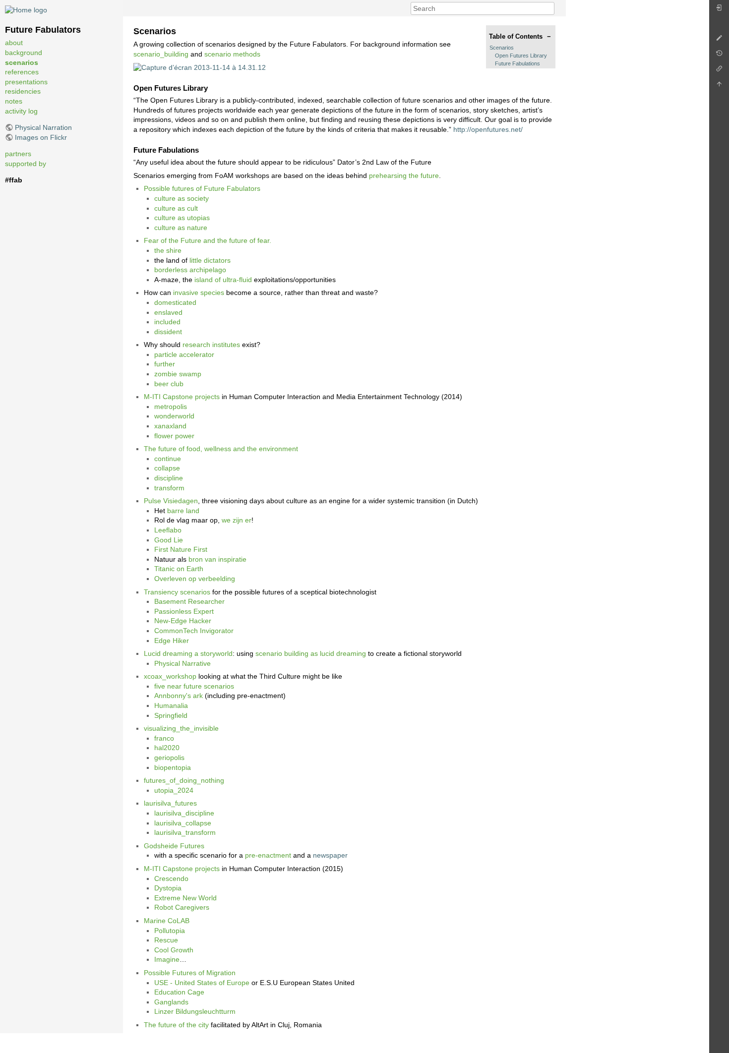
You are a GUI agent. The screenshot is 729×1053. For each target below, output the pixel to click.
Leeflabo (168, 530)
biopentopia (172, 767)
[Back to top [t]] (719, 86)
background (23, 53)
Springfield (170, 715)
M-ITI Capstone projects (182, 397)
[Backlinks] (719, 71)
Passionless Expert (184, 611)
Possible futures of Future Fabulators (202, 188)
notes (13, 101)
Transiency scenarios (177, 592)
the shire (168, 250)
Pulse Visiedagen (171, 501)
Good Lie (168, 540)
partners (18, 154)
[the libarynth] (26, 9)
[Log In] (719, 10)
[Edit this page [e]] (719, 40)
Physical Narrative (182, 663)
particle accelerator (184, 354)
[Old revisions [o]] (719, 55)
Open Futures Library (521, 55)
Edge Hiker (171, 640)
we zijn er (236, 520)
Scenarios (501, 48)
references (22, 72)
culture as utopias (182, 218)
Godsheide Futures (174, 846)
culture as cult (176, 208)
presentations (26, 82)
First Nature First (180, 549)
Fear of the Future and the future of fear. (207, 240)
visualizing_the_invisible (181, 728)
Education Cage (179, 992)
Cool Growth (173, 950)
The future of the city (176, 1025)
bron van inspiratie (217, 559)
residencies (23, 91)
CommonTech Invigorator (194, 631)
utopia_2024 (173, 790)
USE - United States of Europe (201, 983)
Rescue (166, 940)
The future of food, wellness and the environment (221, 449)
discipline (168, 478)
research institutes (211, 345)
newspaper (330, 855)
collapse (167, 468)
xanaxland (170, 426)
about (14, 43)
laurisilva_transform (185, 832)
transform (169, 488)
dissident (168, 332)
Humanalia (171, 705)
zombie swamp (177, 374)
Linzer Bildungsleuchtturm (195, 1011)
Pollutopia (169, 931)
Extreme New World (185, 898)
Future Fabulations (517, 63)
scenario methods (232, 54)
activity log (21, 111)
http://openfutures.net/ (488, 129)
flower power (174, 436)
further (164, 364)
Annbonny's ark (178, 696)
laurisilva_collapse (182, 823)
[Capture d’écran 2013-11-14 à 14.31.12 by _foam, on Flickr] (199, 67)
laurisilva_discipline (184, 813)
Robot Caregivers (181, 907)
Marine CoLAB (166, 921)
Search (549, 8)
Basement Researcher (189, 601)
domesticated (175, 302)
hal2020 (167, 748)
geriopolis (169, 757)
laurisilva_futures (170, 803)
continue (167, 459)
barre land (183, 511)
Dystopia (168, 888)
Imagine (167, 959)
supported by (25, 164)
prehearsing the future (404, 175)
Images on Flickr (41, 137)
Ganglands (171, 1002)
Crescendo (171, 878)
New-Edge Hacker (182, 621)
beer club (168, 384)
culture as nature (180, 228)
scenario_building (160, 54)
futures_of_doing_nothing (184, 780)
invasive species (198, 292)
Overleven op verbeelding (194, 579)
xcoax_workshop (170, 676)
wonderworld (174, 416)
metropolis (170, 406)
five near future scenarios (194, 686)
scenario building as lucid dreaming (310, 653)
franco (164, 738)
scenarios (21, 62)
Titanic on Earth (178, 569)
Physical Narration (43, 127)
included (167, 322)
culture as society (181, 198)
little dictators (210, 260)
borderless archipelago (190, 270)
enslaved (168, 312)
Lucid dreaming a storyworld (188, 653)
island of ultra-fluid (223, 280)
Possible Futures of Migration (190, 973)
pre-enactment (268, 855)
